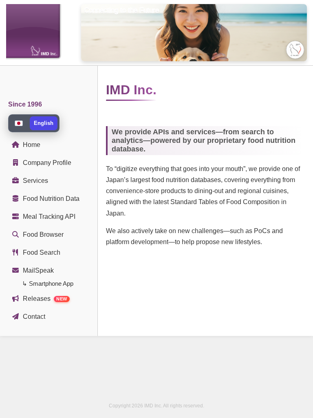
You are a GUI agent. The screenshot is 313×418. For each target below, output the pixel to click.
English (43, 123)
